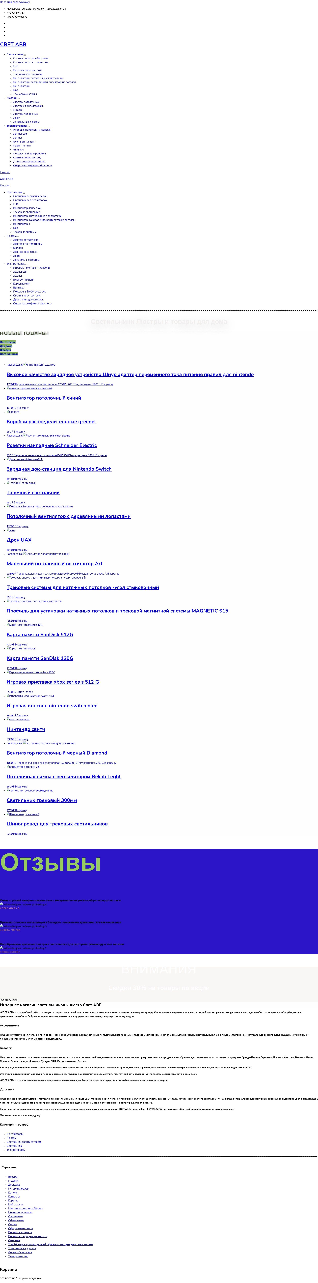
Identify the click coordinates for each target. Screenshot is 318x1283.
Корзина (13, 1200)
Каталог (5, 172)
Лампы (17, 138)
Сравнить (14, 1240)
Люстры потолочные (26, 102)
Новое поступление (20, 1212)
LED (15, 66)
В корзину (107, 384)
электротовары (17, 126)
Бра (15, 90)
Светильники (15, 54)
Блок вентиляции (24, 142)
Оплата (12, 1224)
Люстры (12, 98)
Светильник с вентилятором (31, 62)
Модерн (18, 110)
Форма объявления (20, 1252)
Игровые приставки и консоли (32, 130)
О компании (15, 1216)
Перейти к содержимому (15, 1)
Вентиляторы (21, 86)
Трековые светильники (28, 74)
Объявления (16, 1220)
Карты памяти (22, 145)
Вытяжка (19, 149)
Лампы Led (20, 134)
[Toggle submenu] (24, 55)
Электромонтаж (18, 1256)
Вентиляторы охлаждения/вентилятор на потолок (44, 82)
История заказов (18, 1188)
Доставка (14, 1184)
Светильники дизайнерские (31, 58)
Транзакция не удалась (22, 1248)
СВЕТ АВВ (13, 44)
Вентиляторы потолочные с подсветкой (38, 78)
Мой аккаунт (15, 1204)
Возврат (13, 1176)
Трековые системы (25, 94)
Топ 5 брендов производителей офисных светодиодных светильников (50, 1244)
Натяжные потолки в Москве (25, 1208)
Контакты (14, 1196)
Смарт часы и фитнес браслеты (32, 165)
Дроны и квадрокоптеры (29, 161)
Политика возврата (20, 1232)
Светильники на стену (27, 157)
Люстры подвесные (25, 114)
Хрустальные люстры (26, 122)
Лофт (16, 118)
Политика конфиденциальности (27, 1236)
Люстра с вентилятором (28, 106)
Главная (13, 1180)
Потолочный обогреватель (30, 153)
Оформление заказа (20, 1228)
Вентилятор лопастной (27, 70)
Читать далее (25, 691)
